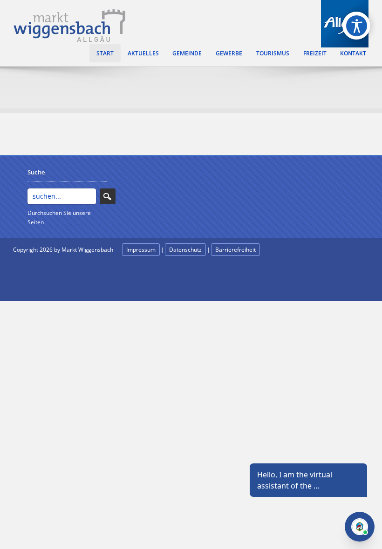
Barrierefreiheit (235, 250)
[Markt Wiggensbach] (69, 24)
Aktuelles (143, 53)
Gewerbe (229, 53)
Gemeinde (187, 53)
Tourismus (272, 53)
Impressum (141, 250)
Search (108, 196)
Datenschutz (185, 250)
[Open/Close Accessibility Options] (356, 25)
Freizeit (315, 53)
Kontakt (353, 53)
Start (105, 53)
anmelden (26, 261)
